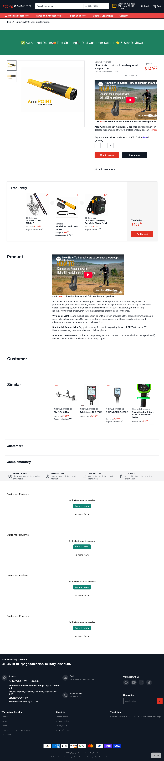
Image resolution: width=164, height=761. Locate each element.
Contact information (106, 757)
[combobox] (72, 6)
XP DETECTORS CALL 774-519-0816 (16, 730)
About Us (60, 712)
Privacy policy (67, 757)
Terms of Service (63, 730)
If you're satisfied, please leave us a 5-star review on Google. (136, 716)
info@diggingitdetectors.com (82, 679)
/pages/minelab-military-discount (45, 664)
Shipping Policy (62, 721)
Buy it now (134, 155)
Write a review (82, 506)
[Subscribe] (160, 701)
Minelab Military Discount (14, 659)
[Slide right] (83, 93)
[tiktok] (149, 682)
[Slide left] (19, 93)
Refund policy (56, 757)
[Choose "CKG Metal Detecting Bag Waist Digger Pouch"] (105, 195)
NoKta (4, 725)
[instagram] (141, 682)
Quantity (99, 140)
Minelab (5, 716)
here (102, 121)
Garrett (5, 721)
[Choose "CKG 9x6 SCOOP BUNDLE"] (47, 195)
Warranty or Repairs (12, 712)
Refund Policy (62, 716)
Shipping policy (92, 757)
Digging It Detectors (77, 753)
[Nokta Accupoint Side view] (12, 77)
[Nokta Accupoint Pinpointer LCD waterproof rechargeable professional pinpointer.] (12, 66)
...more (154, 129)
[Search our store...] (106, 6)
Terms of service (79, 757)
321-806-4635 (75, 696)
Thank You (115, 712)
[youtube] (134, 682)
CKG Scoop (6, 734)
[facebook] (126, 682)
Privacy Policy (61, 725)
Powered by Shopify (91, 753)
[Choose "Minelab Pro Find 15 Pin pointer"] (76, 195)
